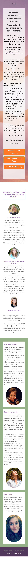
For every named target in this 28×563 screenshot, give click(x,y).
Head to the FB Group (14, 167)
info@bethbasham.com (11, 53)
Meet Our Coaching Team (14, 159)
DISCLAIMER (9, 553)
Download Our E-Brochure (14, 151)
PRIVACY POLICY (17, 553)
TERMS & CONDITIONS (18, 552)
